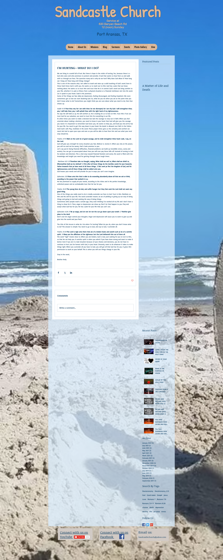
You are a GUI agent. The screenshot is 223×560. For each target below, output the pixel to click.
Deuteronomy (147, 491)
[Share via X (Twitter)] (64, 272)
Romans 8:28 (160, 503)
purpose (157, 511)
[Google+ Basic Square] (151, 524)
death (151, 507)
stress (163, 511)
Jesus (166, 495)
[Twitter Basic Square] (147, 524)
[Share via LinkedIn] (71, 272)
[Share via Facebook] (58, 272)
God (143, 495)
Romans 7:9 (161, 499)
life (151, 511)
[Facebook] (121, 536)
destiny (145, 511)
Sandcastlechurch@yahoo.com (152, 537)
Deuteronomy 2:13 (162, 491)
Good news (151, 495)
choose (145, 507)
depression (159, 507)
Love (144, 499)
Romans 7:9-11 (148, 503)
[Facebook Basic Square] (143, 524)
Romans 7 (151, 499)
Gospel (159, 495)
